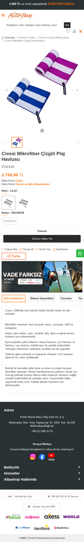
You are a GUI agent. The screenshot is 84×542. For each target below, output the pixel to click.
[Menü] (3, 15)
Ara (67, 25)
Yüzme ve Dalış (26, 37)
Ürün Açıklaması (13, 298)
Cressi (8, 166)
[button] (42, 130)
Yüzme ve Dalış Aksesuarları (54, 37)
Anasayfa (10, 37)
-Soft (22, 538)
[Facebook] (42, 457)
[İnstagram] (33, 457)
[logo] (20, 15)
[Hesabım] (74, 31)
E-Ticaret (30, 538)
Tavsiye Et (28, 249)
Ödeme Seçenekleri (42, 298)
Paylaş (16, 256)
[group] (42, 85)
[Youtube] (51, 457)
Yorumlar (66, 298)
